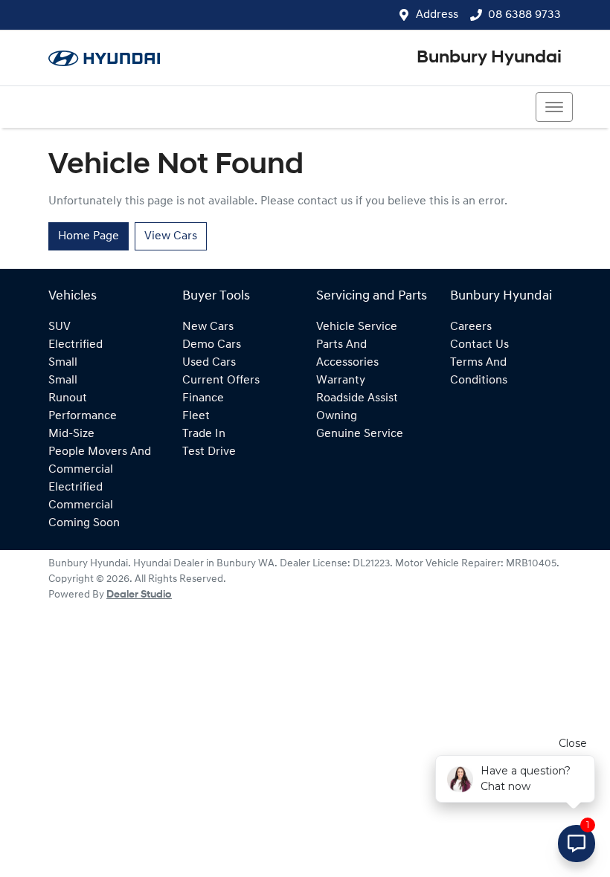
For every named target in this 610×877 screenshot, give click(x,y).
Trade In (203, 434)
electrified (75, 345)
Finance (203, 398)
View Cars (170, 236)
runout (67, 398)
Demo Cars (211, 345)
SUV (59, 327)
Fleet (196, 416)
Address (437, 15)
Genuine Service (359, 434)
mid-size (71, 434)
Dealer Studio (139, 595)
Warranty (340, 380)
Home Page (88, 236)
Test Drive (209, 452)
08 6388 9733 (524, 15)
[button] (554, 107)
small (62, 363)
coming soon (84, 523)
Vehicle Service (356, 327)
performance (82, 416)
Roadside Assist (357, 398)
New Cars (208, 327)
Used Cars (209, 363)
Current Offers (221, 380)
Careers (471, 327)
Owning (336, 416)
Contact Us (479, 345)
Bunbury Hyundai (489, 58)
